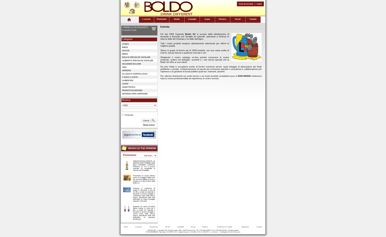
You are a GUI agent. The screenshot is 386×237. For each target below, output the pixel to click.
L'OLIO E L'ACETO (130, 77)
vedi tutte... (148, 155)
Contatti (253, 19)
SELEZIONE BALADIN (131, 64)
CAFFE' (125, 84)
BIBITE (125, 47)
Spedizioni (245, 227)
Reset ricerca (149, 125)
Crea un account (246, 4)
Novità (177, 19)
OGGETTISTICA (128, 87)
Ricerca (126, 100)
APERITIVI (126, 71)
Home (126, 227)
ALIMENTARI (127, 80)
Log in (259, 4)
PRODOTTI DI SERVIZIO (132, 90)
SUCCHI (125, 51)
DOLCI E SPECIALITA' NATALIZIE (136, 57)
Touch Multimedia (234, 232)
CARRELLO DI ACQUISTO (135, 27)
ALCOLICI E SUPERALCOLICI (134, 74)
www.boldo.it (214, 232)
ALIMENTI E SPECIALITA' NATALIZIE (137, 61)
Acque (207, 19)
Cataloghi (192, 19)
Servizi (238, 19)
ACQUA (125, 44)
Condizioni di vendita (224, 227)
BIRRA (125, 54)
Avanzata (129, 115)
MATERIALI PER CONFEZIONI (134, 94)
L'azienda (146, 19)
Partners (222, 19)
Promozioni (161, 19)
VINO (124, 67)
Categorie (127, 39)
